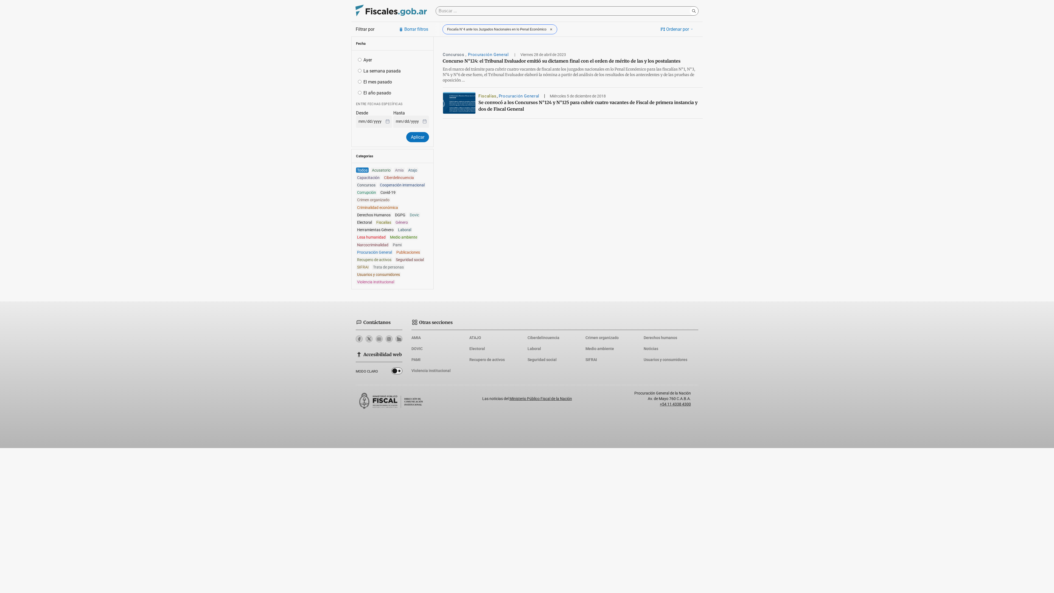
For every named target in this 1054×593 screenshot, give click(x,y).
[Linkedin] (399, 338)
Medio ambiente (599, 348)
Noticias (651, 348)
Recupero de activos (487, 359)
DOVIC (417, 348)
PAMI (416, 359)
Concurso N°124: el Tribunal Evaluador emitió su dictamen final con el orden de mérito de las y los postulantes (561, 61)
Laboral (534, 348)
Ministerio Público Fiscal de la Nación (540, 398)
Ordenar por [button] (677, 29)
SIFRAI (591, 359)
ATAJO (475, 337)
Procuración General (489, 54)
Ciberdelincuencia (543, 337)
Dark (397, 372)
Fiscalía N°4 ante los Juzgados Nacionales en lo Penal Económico (496, 29)
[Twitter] (369, 338)
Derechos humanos (660, 337)
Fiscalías (487, 96)
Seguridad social (542, 359)
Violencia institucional (431, 370)
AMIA (416, 337)
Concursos (454, 54)
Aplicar (417, 137)
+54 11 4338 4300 (675, 404)
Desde (362, 113)
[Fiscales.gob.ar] (391, 11)
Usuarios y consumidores (665, 359)
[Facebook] (359, 338)
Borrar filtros (416, 29)
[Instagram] (389, 338)
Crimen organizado (602, 337)
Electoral (477, 348)
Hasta (399, 113)
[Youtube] (379, 338)
